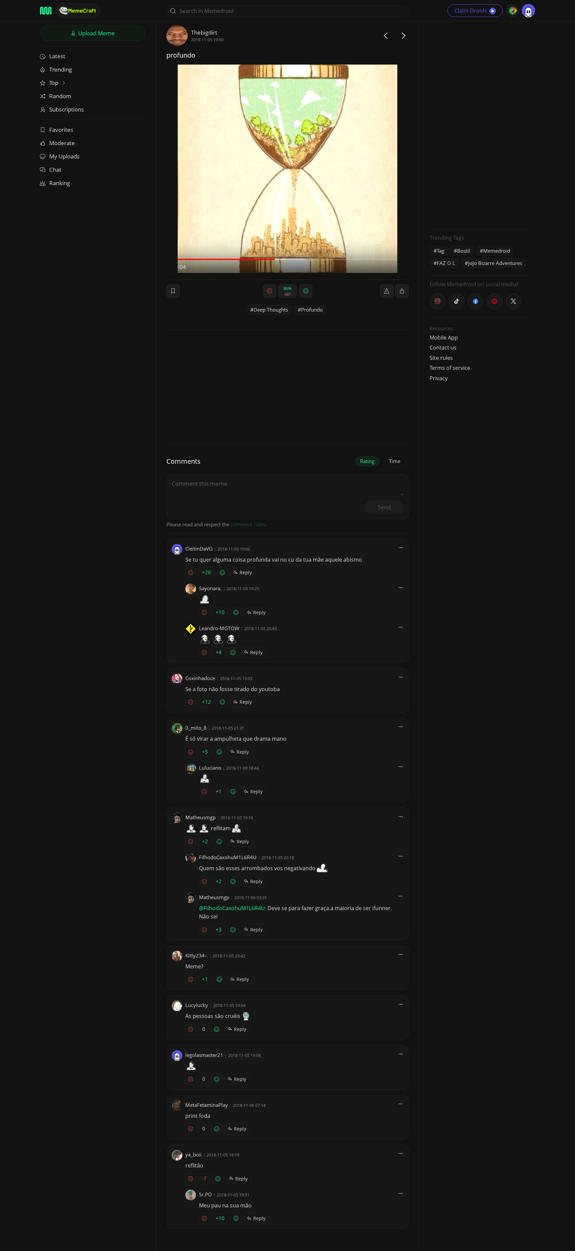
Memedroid (496, 250)
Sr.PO (205, 1194)
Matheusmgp (200, 817)
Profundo (312, 309)
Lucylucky (196, 1005)
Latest (57, 56)
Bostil (463, 250)
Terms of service (450, 368)
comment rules (248, 524)
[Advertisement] (479, 125)
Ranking (59, 183)
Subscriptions (66, 109)
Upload (96, 33)
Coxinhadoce (200, 678)
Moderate (62, 143)
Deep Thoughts (271, 309)
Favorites (61, 129)
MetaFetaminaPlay (206, 1105)
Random (60, 96)
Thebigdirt (204, 32)
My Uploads (64, 156)
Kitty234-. (196, 955)
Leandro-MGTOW (219, 628)
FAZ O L (446, 263)
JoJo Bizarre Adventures (495, 263)
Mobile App (444, 337)
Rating (367, 461)
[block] (402, 291)
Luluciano (210, 767)
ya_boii (193, 1154)
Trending (60, 69)
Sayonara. (210, 588)
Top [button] (54, 83)
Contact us (443, 347)
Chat (55, 169)
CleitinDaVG (199, 548)
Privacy (439, 378)
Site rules (441, 358)
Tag (440, 250)
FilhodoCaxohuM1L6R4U (228, 857)
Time (394, 461)
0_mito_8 (196, 727)
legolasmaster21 (204, 1055)
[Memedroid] (46, 11)
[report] (386, 291)
